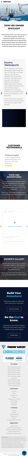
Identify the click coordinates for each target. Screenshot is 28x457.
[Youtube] (14, 351)
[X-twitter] (7, 351)
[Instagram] (10, 351)
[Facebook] (4, 351)
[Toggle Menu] (25, 1)
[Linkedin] (23, 351)
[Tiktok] (20, 351)
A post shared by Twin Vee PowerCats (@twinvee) (15, 241)
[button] (1, 93)
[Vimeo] (17, 351)
